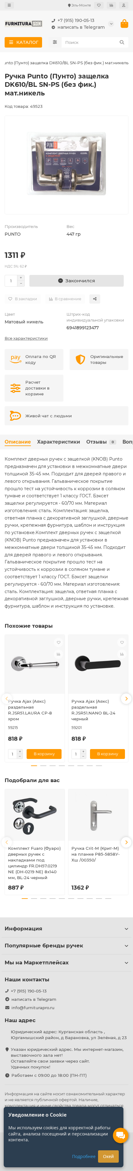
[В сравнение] (58, 654)
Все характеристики (26, 338)
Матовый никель (24, 322)
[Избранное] (99, 5)
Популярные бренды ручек (44, 945)
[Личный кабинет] (123, 5)
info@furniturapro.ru (32, 1007)
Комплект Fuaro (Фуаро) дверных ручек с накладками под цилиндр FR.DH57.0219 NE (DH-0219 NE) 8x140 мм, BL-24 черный (34, 863)
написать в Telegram (81, 27)
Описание (18, 442)
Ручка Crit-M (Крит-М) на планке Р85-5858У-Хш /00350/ (95, 854)
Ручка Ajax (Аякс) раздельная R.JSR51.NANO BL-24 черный (93, 710)
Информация (23, 928)
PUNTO (13, 234)
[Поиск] (122, 42)
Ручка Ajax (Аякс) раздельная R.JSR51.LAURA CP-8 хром (30, 710)
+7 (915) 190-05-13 (76, 20)
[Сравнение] (111, 5)
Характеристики (58, 442)
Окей (108, 1156)
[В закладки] (58, 642)
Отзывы (100, 442)
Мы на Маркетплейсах (37, 962)
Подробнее (84, 1156)
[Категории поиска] (55, 42)
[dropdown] (9, 5)
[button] (7, 698)
